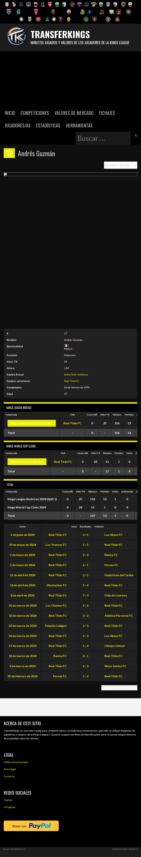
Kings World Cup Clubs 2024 (27, 461)
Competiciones (35, 112)
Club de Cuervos (115, 595)
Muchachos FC (57, 585)
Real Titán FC (71, 380)
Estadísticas (48, 125)
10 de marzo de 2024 (23, 656)
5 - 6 (85, 605)
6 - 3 (85, 666)
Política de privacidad (16, 762)
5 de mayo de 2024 (22, 554)
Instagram (9, 807)
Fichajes (107, 112)
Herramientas (79, 125)
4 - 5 (85, 534)
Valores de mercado (74, 112)
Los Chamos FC (56, 605)
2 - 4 (85, 554)
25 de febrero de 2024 (22, 676)
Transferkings (60, 34)
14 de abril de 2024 (22, 585)
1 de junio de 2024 (22, 534)
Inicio (10, 112)
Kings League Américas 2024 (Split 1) (31, 423)
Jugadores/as (17, 125)
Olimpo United (114, 645)
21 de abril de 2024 (22, 575)
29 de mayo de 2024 (22, 544)
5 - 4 (85, 585)
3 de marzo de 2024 (22, 666)
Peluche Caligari (56, 625)
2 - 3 (85, 625)
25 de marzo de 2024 (23, 625)
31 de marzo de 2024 (23, 605)
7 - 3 (85, 595)
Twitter (8, 800)
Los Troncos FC (56, 544)
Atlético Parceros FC (118, 615)
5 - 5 (85, 544)
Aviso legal (10, 769)
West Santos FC (115, 666)
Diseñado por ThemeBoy (125, 849)
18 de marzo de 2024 (23, 636)
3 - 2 (85, 615)
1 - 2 (85, 676)
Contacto (9, 776)
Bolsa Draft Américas (76, 374)
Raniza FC (111, 554)
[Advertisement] (70, 79)
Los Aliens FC (113, 534)
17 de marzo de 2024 (23, 645)
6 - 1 (85, 565)
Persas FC (111, 565)
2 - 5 (85, 575)
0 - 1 (85, 656)
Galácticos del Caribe (118, 575)
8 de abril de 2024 (22, 595)
